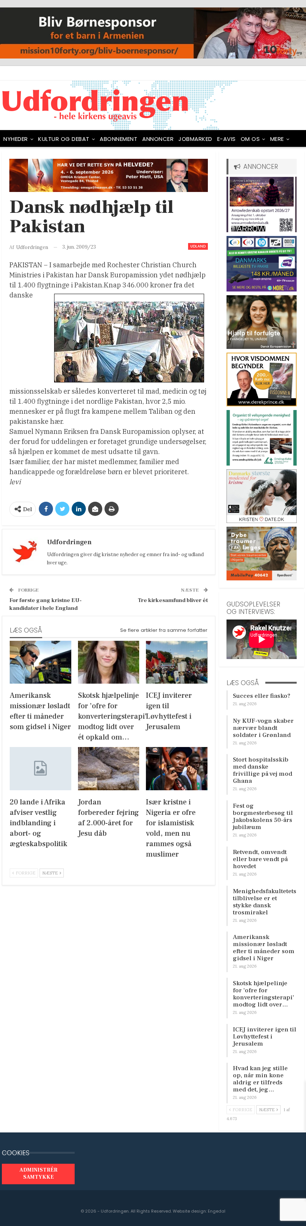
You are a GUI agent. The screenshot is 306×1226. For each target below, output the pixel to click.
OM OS (250, 139)
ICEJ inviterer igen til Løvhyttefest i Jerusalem (264, 1036)
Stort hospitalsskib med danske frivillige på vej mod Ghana (262, 770)
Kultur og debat (64, 139)
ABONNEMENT (118, 139)
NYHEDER (15, 139)
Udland (198, 246)
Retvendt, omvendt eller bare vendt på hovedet (260, 859)
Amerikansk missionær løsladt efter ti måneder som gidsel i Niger (263, 947)
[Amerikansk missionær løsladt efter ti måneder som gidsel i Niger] (40, 662)
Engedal (216, 1211)
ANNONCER (158, 139)
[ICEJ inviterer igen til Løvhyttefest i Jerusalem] (176, 662)
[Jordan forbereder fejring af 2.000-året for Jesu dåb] (109, 768)
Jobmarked (195, 139)
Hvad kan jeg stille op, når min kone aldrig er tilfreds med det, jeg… (260, 1079)
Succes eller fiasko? (261, 696)
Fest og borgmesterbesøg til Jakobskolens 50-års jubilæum (263, 816)
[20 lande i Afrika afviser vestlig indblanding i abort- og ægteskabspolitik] (40, 768)
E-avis (226, 139)
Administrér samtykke (38, 1174)
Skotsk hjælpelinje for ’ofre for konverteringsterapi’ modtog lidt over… (263, 994)
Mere (277, 139)
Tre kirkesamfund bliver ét (173, 600)
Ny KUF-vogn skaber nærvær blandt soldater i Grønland (263, 728)
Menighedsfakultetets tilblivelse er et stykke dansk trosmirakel (264, 902)
